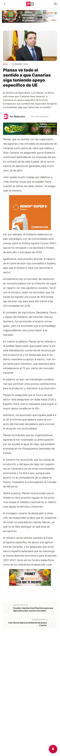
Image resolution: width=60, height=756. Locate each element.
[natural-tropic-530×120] (30, 128)
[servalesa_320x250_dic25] (30, 212)
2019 (5, 64)
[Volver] (5, 4)
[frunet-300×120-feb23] (30, 577)
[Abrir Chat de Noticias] (53, 749)
